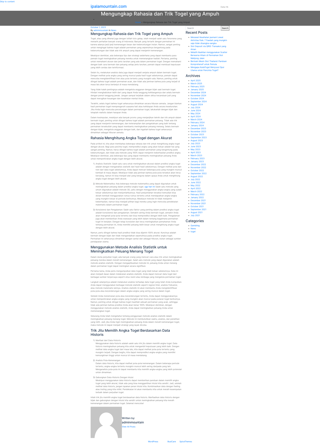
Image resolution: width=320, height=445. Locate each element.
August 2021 (196, 212)
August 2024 (197, 104)
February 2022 (197, 194)
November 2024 (198, 95)
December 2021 (198, 200)
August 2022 (197, 176)
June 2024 (196, 110)
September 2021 (198, 209)
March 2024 (196, 119)
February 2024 (197, 122)
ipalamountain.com (109, 6)
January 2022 (197, 197)
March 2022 (196, 191)
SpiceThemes (186, 441)
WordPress (153, 441)
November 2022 (198, 167)
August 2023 (197, 140)
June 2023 (196, 146)
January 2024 (197, 125)
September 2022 (199, 173)
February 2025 (197, 86)
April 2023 (196, 152)
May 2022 (195, 185)
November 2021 (198, 203)
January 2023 (197, 161)
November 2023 (198, 131)
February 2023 (197, 158)
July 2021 (195, 215)
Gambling (195, 225)
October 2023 (197, 134)
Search (225, 28)
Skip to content (7, 1)
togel (193, 231)
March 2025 (196, 83)
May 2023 (195, 149)
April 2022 (196, 188)
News (113, 30)
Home (138, 22)
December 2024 (198, 92)
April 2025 (196, 80)
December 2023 (198, 128)
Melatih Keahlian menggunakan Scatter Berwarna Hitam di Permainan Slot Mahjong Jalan (209, 55)
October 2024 (197, 98)
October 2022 (197, 170)
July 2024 (195, 107)
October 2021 (197, 206)
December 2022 (198, 164)
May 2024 (195, 113)
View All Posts (128, 426)
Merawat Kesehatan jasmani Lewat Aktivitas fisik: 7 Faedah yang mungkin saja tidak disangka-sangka (209, 40)
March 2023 (196, 155)
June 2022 (196, 182)
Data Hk (224, 7)
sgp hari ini (149, 186)
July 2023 (195, 143)
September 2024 (199, 101)
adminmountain (101, 30)
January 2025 (197, 89)
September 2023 (199, 137)
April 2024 (196, 116)
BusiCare (172, 441)
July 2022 (195, 179)
